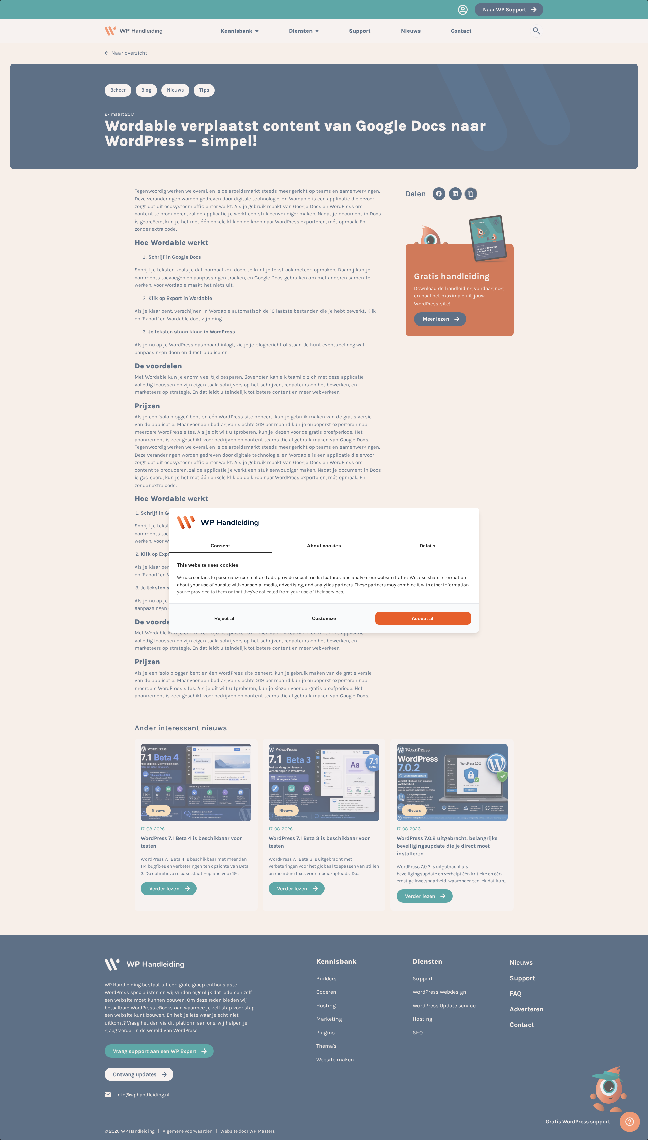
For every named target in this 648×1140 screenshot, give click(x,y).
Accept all (423, 618)
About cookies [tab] (324, 545)
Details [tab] (427, 545)
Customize (324, 618)
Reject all (225, 618)
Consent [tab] (220, 545)
